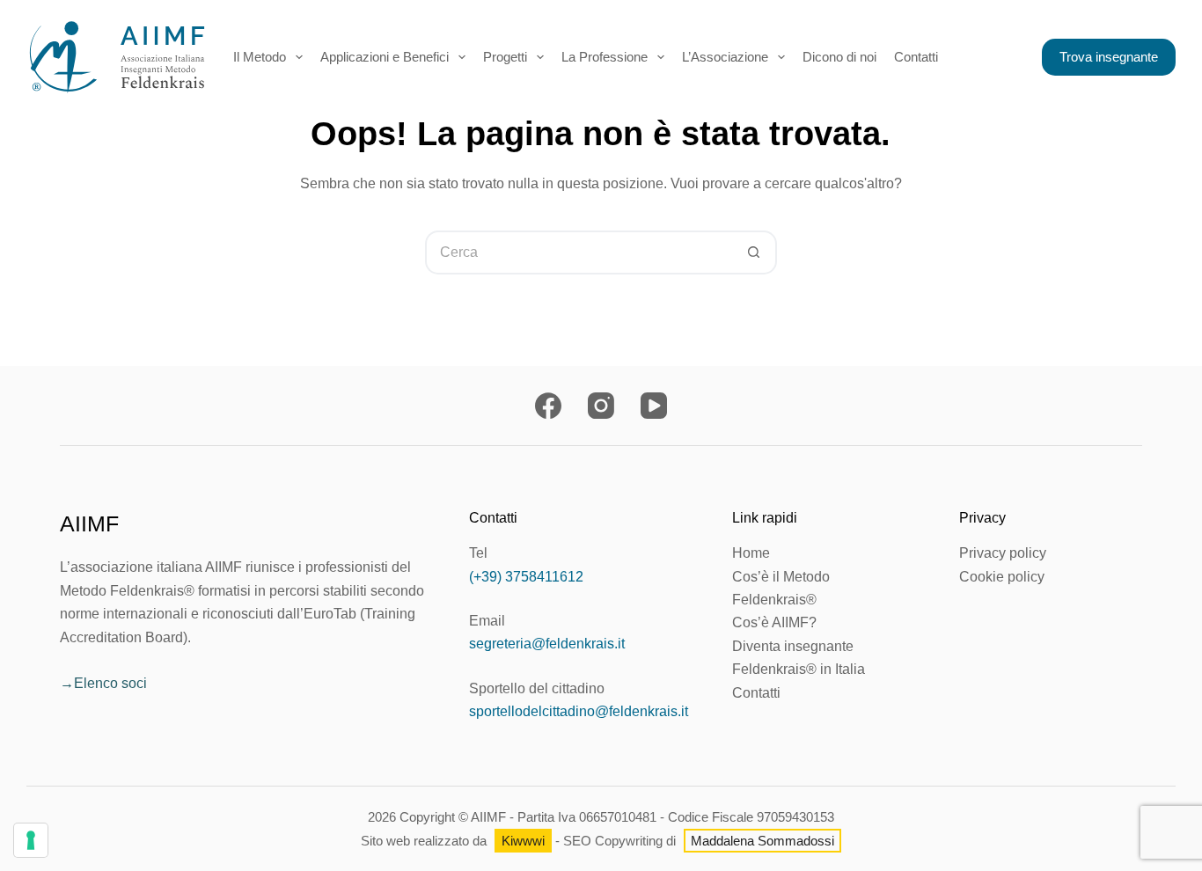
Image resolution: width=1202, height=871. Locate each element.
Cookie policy (1001, 576)
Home (751, 552)
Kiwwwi (523, 840)
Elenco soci (110, 683)
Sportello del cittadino (537, 688)
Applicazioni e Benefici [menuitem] (384, 56)
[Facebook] (548, 405)
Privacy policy (1002, 552)
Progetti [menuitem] (505, 56)
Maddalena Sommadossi (762, 840)
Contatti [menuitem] (916, 56)
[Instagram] (601, 405)
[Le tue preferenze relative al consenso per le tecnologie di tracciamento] (31, 840)
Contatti (756, 692)
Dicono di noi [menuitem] (839, 56)
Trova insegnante (1108, 56)
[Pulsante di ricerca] (755, 252)
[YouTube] (654, 405)
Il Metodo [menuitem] (259, 56)
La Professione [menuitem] (604, 56)
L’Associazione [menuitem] (725, 56)
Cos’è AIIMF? (774, 622)
